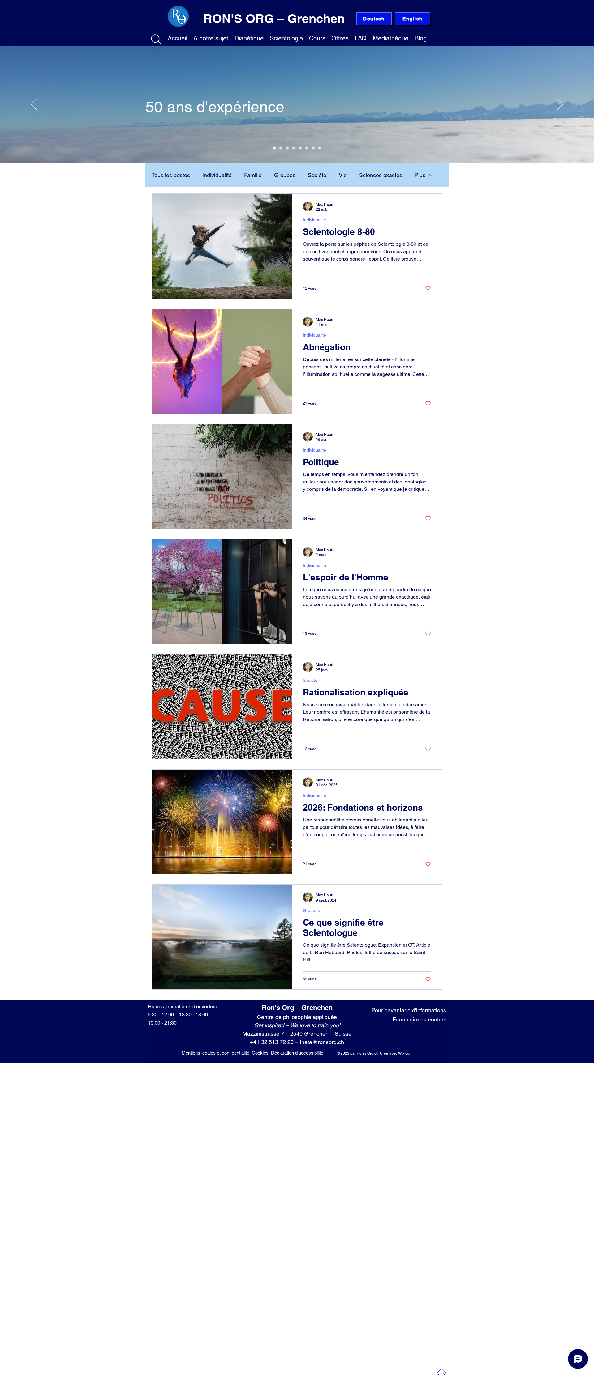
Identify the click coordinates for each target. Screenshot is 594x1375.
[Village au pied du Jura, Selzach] (306, 148)
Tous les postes (171, 175)
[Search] (156, 39)
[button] (210, 37)
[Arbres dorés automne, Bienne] (300, 148)
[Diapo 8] (319, 148)
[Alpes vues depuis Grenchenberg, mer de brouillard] (274, 148)
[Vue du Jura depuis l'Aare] (287, 148)
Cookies (260, 1052)
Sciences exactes (380, 175)
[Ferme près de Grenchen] (293, 148)
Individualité (217, 175)
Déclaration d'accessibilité (297, 1052)
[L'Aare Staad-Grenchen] (280, 148)
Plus (420, 175)
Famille (253, 175)
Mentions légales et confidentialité (215, 1052)
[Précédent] (34, 105)
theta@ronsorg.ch (322, 1042)
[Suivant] (560, 105)
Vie (343, 175)
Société (317, 175)
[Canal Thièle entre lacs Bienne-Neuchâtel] (313, 148)
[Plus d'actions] (430, 206)
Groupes (284, 175)
